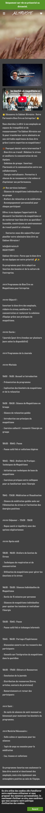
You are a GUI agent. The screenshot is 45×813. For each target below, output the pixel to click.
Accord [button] (35, 809)
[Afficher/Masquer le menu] (4, 13)
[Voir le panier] (41, 13)
